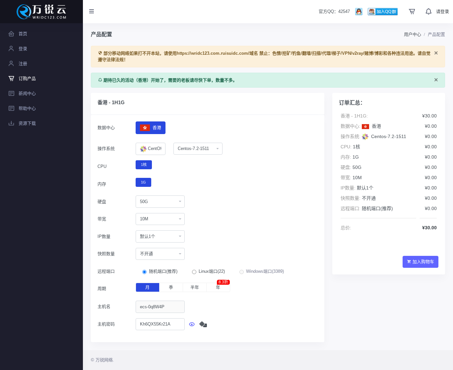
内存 (101, 184)
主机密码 (106, 324)
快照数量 (106, 253)
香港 (156, 127)
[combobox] (151, 149)
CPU (101, 166)
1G (143, 182)
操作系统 (106, 148)
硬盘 (101, 201)
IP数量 (103, 236)
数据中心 (106, 127)
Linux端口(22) (212, 271)
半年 (194, 287)
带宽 (101, 218)
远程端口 (106, 271)
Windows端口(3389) (265, 271)
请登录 (442, 11)
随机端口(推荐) (163, 271)
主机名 (103, 306)
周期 (101, 288)
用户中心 (412, 34)
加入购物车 (423, 261)
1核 (144, 165)
